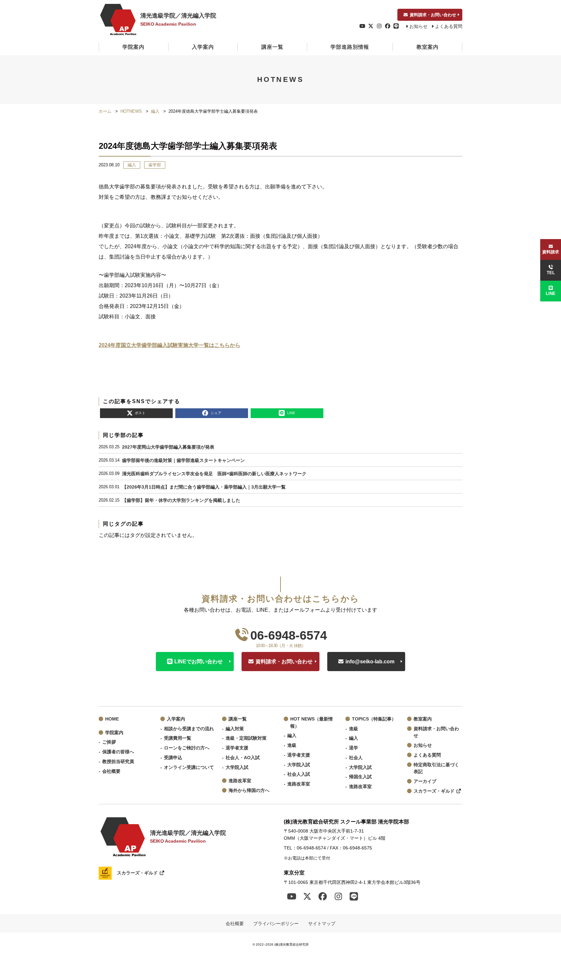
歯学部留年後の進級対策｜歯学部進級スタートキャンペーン (183, 460)
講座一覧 (272, 47)
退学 (353, 748)
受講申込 (173, 757)
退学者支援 (237, 748)
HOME (112, 719)
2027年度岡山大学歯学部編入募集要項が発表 (168, 447)
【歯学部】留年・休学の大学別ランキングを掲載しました (181, 500)
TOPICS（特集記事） (374, 719)
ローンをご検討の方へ (186, 748)
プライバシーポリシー (276, 923)
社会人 (356, 757)
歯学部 (154, 164)
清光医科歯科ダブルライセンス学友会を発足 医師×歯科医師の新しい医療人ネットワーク (214, 473)
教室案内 (428, 47)
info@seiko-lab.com (369, 661)
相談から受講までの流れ (189, 728)
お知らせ (418, 26)
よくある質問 (448, 26)
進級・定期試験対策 (246, 738)
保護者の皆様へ (118, 751)
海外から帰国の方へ (249, 790)
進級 (291, 745)
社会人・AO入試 (243, 757)
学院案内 (133, 47)
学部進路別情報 (349, 47)
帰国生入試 (360, 776)
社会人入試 (298, 774)
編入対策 (235, 728)
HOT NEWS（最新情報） (311, 723)
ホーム (105, 111)
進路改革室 (240, 780)
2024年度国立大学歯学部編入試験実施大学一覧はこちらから (169, 345)
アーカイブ (425, 781)
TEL (551, 272)
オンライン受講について (189, 767)
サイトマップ (321, 923)
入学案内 (203, 47)
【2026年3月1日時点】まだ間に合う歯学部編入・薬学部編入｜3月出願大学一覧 (204, 487)
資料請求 (550, 251)
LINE (550, 293)
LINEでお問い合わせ (198, 661)
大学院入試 (237, 767)
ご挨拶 (109, 742)
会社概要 (111, 771)
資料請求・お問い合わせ (433, 14)
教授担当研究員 (118, 761)
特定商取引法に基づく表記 (436, 768)
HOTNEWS (131, 111)
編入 (155, 111)
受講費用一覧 (177, 738)
